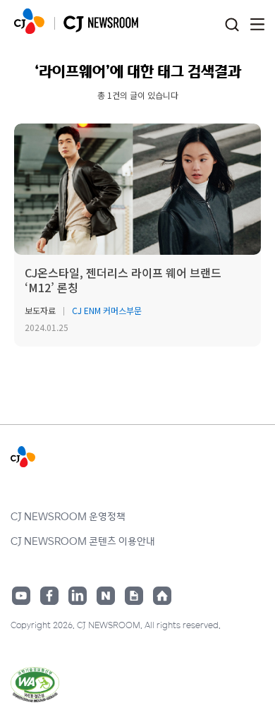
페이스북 (49, 595)
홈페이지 (162, 595)
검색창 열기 (232, 25)
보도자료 (40, 310)
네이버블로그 (105, 595)
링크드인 (77, 595)
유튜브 (21, 595)
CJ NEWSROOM (29, 21)
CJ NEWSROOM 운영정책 (68, 516)
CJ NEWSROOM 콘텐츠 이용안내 (83, 541)
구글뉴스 (134, 595)
